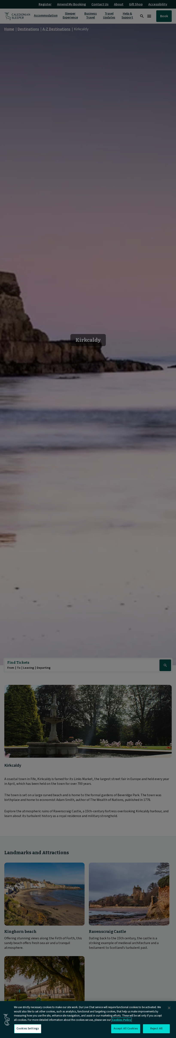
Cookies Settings (28, 1028)
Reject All (156, 1028)
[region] (88, 1019)
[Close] (169, 1008)
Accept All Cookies (126, 1028)
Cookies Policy (121, 1020)
